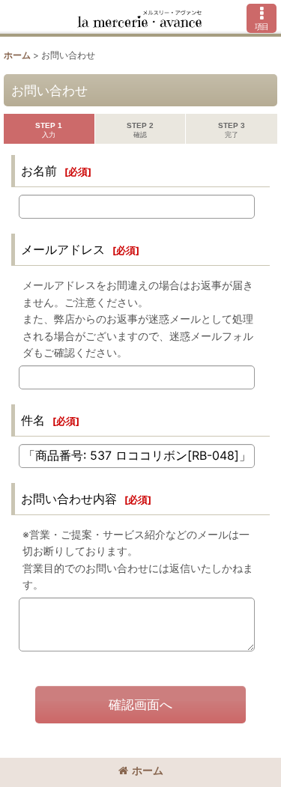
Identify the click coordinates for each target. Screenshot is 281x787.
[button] (262, 18)
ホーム (147, 770)
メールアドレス (63, 249)
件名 (33, 420)
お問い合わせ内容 (69, 498)
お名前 (39, 170)
